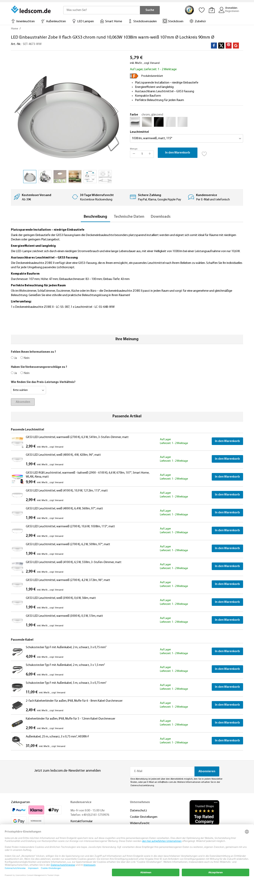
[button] (19, 111)
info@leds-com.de (167, 782)
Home (14, 28)
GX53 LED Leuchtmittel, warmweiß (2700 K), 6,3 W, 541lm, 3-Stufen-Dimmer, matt (77, 437)
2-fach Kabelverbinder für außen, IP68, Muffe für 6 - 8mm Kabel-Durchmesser (74, 700)
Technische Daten (129, 217)
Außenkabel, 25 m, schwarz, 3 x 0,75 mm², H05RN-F (57, 736)
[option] (135, 122)
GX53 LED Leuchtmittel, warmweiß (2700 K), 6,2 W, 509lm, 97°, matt (68, 544)
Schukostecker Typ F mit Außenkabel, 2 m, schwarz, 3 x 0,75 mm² (66, 647)
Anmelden (231, 8)
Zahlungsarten (20, 802)
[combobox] (101, 10)
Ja (15, 358)
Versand (155, 63)
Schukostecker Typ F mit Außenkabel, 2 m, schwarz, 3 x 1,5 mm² (65, 665)
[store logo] (31, 9)
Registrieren (232, 11)
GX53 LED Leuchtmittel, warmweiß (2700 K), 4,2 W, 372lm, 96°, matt (68, 580)
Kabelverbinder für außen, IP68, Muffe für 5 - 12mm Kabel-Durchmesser (70, 718)
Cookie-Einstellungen (143, 817)
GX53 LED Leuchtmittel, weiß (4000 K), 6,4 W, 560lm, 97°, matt (64, 508)
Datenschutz (138, 810)
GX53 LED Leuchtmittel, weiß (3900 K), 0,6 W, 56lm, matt (61, 598)
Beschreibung (95, 217)
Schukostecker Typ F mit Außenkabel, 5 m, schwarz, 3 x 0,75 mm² (66, 683)
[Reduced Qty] (134, 154)
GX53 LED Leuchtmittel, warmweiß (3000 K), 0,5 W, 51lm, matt (64, 616)
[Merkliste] (202, 10)
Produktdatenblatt (152, 76)
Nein (26, 358)
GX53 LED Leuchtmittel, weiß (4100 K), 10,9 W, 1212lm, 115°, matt (67, 490)
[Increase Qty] (150, 154)
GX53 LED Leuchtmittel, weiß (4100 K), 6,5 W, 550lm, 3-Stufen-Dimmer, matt (73, 562)
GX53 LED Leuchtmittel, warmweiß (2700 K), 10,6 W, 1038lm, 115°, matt (70, 526)
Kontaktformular (81, 821)
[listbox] (186, 123)
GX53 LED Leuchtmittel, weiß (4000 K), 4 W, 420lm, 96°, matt (63, 455)
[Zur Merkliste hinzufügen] (204, 153)
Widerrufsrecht (140, 823)
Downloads (160, 217)
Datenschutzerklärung (142, 785)
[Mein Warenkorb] (212, 10)
